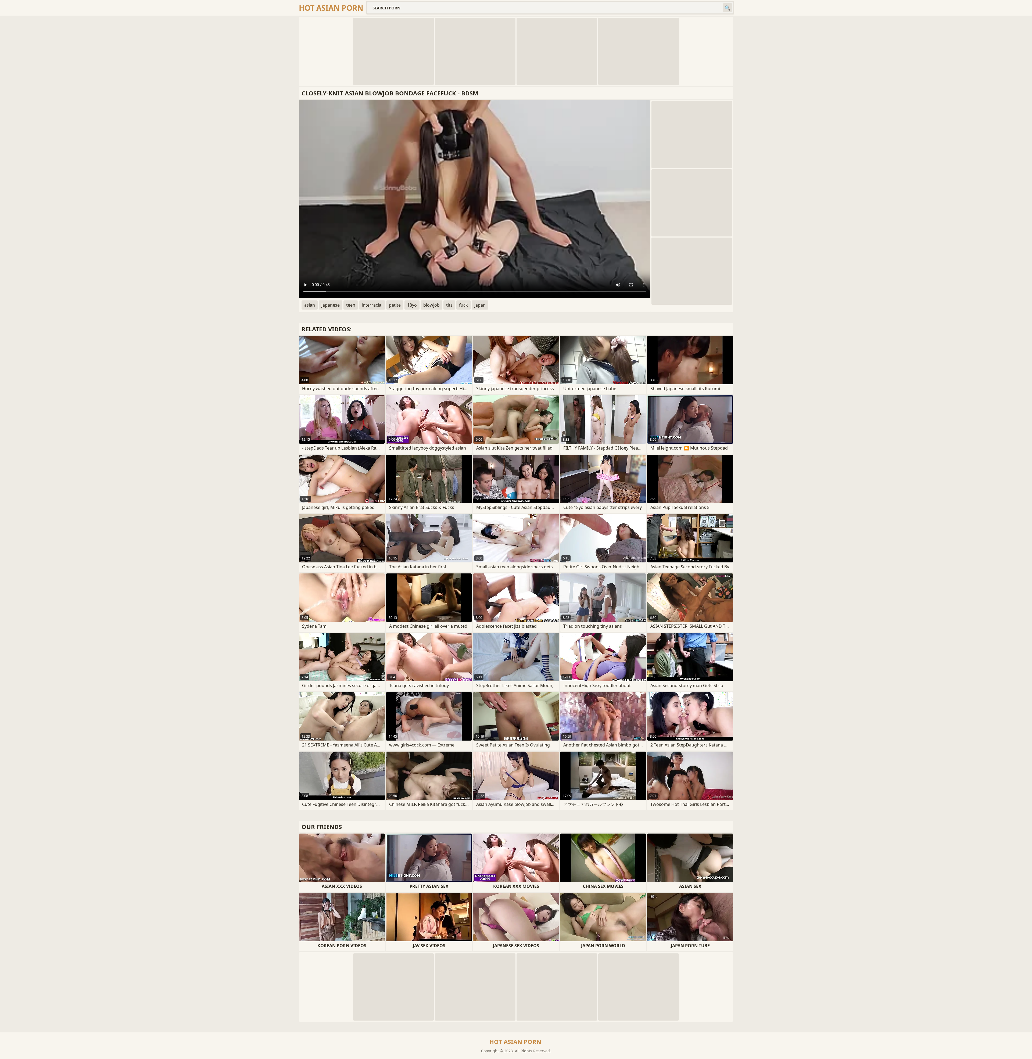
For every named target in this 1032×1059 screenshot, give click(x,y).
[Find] (727, 7)
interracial (372, 305)
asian (309, 305)
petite (395, 305)
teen (350, 305)
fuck (463, 305)
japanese (330, 305)
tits (449, 305)
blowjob (431, 305)
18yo (412, 305)
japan (480, 305)
